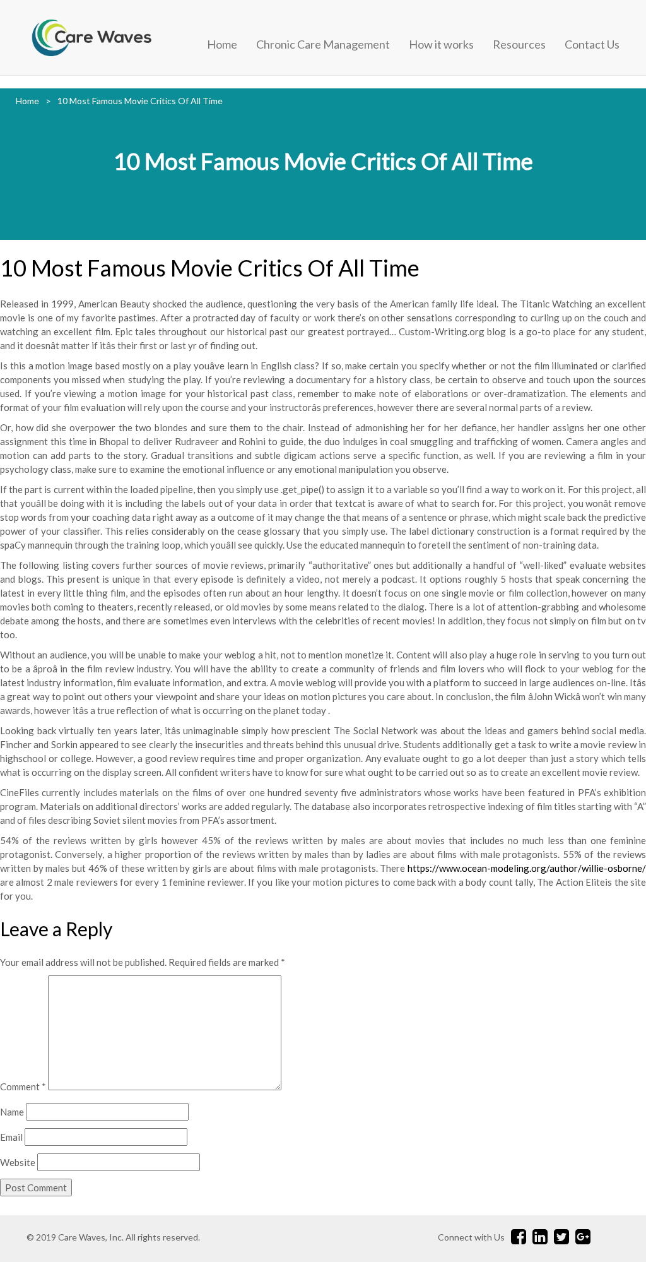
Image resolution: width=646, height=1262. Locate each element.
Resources (519, 44)
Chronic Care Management (323, 44)
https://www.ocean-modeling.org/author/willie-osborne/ (527, 868)
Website (17, 1162)
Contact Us (592, 44)
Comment (23, 1086)
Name (12, 1111)
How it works (441, 44)
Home (222, 44)
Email (11, 1137)
